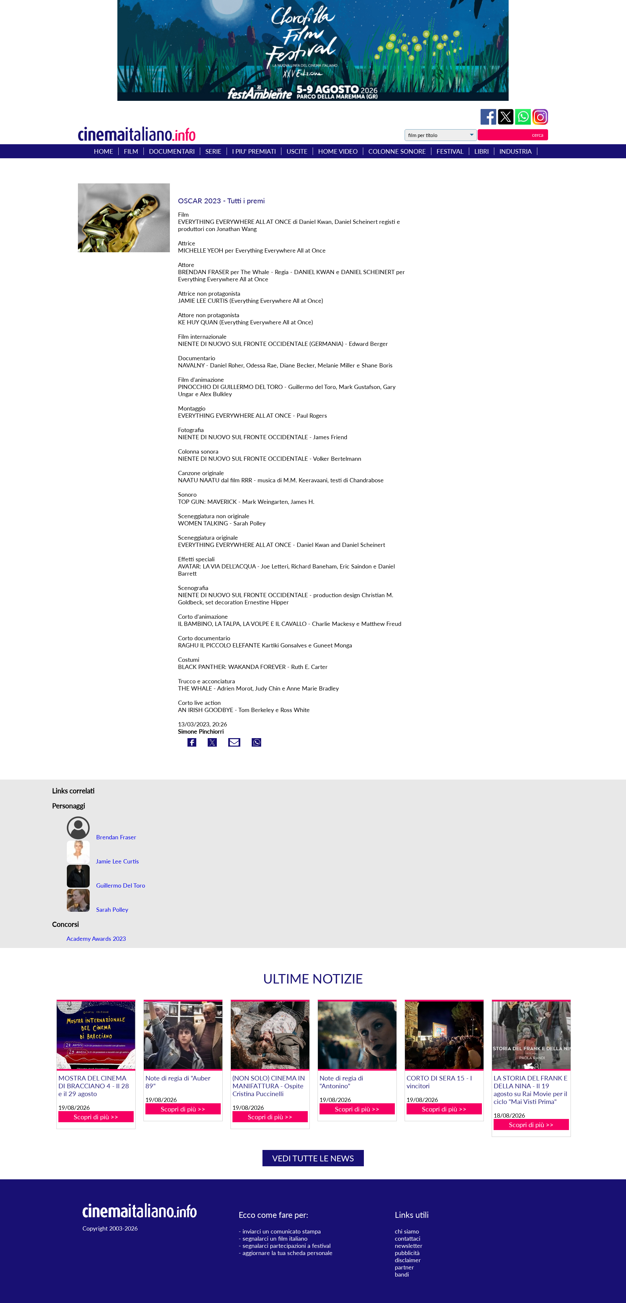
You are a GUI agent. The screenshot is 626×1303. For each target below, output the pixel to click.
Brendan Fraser (115, 837)
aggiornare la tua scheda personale (288, 1252)
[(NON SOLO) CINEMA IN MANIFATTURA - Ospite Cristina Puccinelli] (270, 1035)
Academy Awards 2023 (96, 938)
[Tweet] (506, 122)
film (131, 151)
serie (213, 151)
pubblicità (407, 1252)
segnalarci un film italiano (275, 1238)
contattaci (407, 1238)
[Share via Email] (235, 744)
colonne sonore (397, 151)
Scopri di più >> (96, 1117)
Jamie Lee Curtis (117, 861)
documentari (172, 151)
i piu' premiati (254, 151)
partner (404, 1267)
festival (450, 151)
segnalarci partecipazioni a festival (287, 1245)
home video (338, 151)
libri (481, 151)
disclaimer (408, 1260)
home (103, 151)
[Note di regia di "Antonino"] (357, 1035)
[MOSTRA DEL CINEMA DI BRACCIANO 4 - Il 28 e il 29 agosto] (96, 1035)
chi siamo (407, 1231)
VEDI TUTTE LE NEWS (313, 1158)
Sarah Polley (111, 909)
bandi (402, 1274)
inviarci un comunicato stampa (282, 1231)
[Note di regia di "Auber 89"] (183, 1035)
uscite (297, 151)
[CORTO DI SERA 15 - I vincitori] (444, 1035)
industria (515, 151)
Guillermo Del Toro (120, 885)
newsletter (409, 1245)
